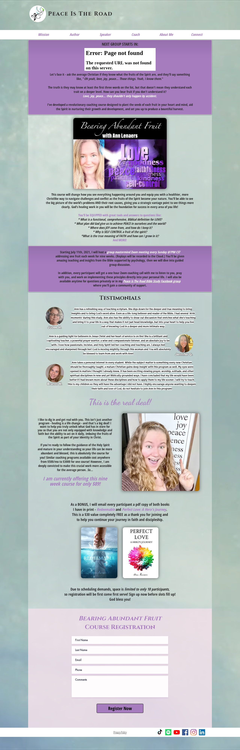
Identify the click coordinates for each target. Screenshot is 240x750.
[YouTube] (177, 732)
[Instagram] (193, 732)
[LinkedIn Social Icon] (202, 732)
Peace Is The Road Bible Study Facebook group (151, 281)
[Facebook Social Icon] (185, 732)
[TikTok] (160, 732)
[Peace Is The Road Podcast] (168, 732)
